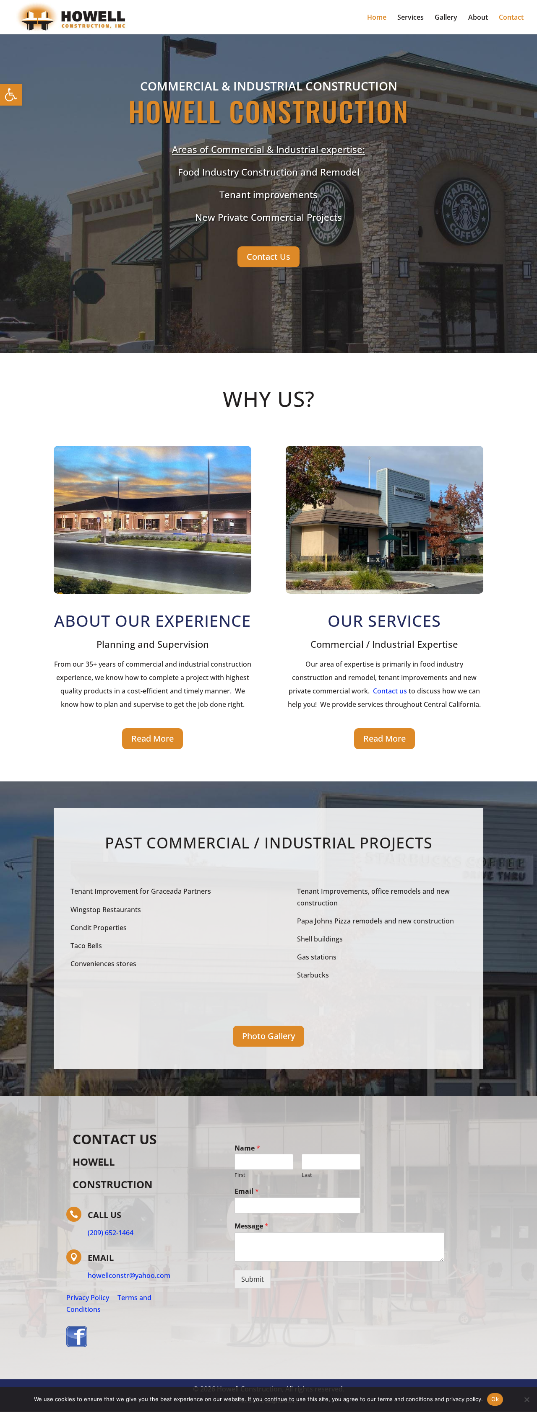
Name (247, 1148)
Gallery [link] (446, 18)
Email (247, 1191)
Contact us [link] (390, 691)
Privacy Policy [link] (87, 1297)
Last (307, 1175)
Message (251, 1226)
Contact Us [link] (268, 256)
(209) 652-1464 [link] (110, 1232)
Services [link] (410, 18)
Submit (252, 1279)
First (240, 1175)
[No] (526, 1399)
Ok (495, 1399)
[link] (11, 95)
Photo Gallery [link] (268, 1036)
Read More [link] (152, 738)
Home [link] (376, 18)
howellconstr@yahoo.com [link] (129, 1275)
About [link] (478, 18)
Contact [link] (511, 18)
